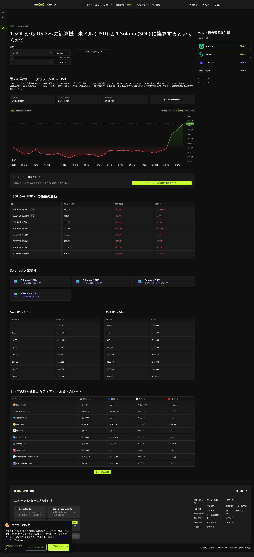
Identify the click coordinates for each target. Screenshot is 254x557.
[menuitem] (3, 12)
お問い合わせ (231, 518)
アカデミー (211, 527)
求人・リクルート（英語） (235, 512)
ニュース (210, 510)
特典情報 (120, 4)
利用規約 (198, 522)
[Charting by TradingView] (13, 160)
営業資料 (210, 506)
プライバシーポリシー (218, 547)
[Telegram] (245, 491)
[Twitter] (237, 491)
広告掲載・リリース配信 (148, 4)
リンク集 (230, 522)
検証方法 (198, 518)
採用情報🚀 (199, 513)
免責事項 (198, 527)
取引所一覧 (211, 522)
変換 (12, 25)
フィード (88, 4)
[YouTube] (241, 491)
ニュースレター (102, 4)
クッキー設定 (244, 547)
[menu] (3, 19)
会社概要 (198, 509)
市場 (129, 4)
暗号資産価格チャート (215, 516)
